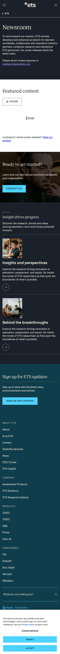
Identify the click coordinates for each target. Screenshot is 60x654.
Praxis (5, 532)
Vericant (7, 574)
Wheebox (7, 580)
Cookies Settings (30, 630)
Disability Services (12, 449)
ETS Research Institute (15, 497)
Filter (14, 101)
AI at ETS (7, 436)
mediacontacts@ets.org (16, 64)
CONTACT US (14, 188)
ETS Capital (9, 468)
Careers (7, 442)
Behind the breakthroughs (25, 322)
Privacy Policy (28, 624)
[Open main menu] (4, 5)
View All (6, 539)
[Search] (56, 594)
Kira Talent (8, 567)
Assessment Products (14, 484)
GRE (5, 526)
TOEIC (6, 519)
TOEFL (6, 512)
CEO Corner (9, 462)
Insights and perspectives (24, 263)
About (6, 429)
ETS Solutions (10, 490)
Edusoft (7, 561)
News (5, 455)
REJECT (30, 639)
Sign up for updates (20, 401)
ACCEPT (30, 648)
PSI (4, 554)
